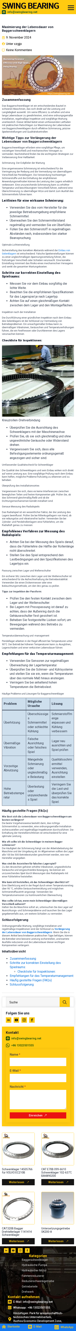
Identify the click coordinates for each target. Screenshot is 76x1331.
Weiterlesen (16, 1182)
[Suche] (65, 1002)
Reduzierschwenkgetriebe (38, 1281)
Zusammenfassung (23, 958)
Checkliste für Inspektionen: (37, 971)
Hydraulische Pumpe (34, 1265)
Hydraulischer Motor (34, 1270)
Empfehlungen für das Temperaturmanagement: (42, 976)
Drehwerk (28, 1291)
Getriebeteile (30, 1286)
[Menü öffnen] (71, 8)
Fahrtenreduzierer (33, 1275)
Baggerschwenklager (35, 1259)
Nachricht (18, 1086)
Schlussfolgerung (22, 984)
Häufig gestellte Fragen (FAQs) (31, 980)
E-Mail (15, 1070)
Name (15, 1054)
